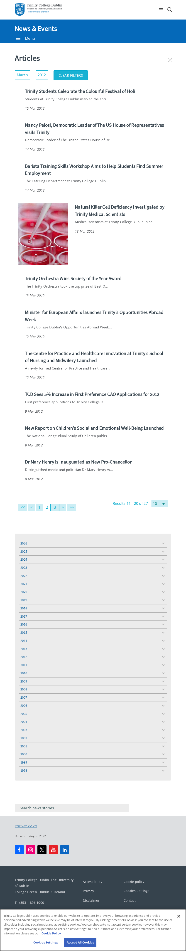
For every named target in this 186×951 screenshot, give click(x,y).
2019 (23, 600)
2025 (23, 551)
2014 (23, 640)
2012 (23, 657)
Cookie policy (134, 882)
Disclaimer (91, 900)
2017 (23, 616)
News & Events (36, 28)
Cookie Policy (51, 933)
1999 (23, 762)
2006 (23, 705)
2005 (23, 714)
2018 (23, 608)
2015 (23, 632)
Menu (30, 38)
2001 (23, 746)
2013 (23, 649)
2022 (23, 576)
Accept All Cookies (80, 942)
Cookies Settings (136, 891)
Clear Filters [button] (73, 74)
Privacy (88, 891)
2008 (23, 689)
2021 (23, 584)
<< (23, 507)
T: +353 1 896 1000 (29, 902)
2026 (23, 543)
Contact (130, 900)
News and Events (26, 826)
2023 (23, 567)
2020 (23, 592)
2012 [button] (43, 73)
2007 (23, 697)
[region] (93, 930)
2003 (23, 730)
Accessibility (92, 882)
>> (72, 507)
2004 (23, 721)
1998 (23, 770)
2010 (23, 673)
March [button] (23, 73)
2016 (23, 624)
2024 (23, 559)
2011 (23, 665)
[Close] (179, 916)
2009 (23, 681)
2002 (23, 738)
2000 (23, 754)
